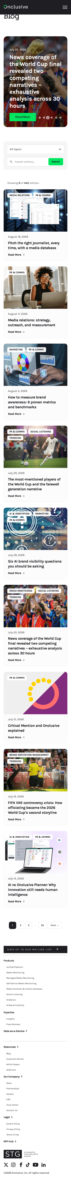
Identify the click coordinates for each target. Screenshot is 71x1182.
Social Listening (14, 994)
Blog (8, 1053)
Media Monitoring (15, 972)
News (9, 1083)
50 (42, 925)
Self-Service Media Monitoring (21, 983)
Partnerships (12, 1088)
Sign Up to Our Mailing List (30, 949)
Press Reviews (13, 1024)
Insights (10, 1019)
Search (56, 161)
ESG (8, 1099)
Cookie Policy (13, 1123)
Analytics (11, 999)
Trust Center (12, 1105)
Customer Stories (15, 1059)
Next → (55, 925)
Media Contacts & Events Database (24, 989)
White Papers (13, 1064)
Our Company (12, 1076)
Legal (7, 1117)
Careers (10, 1094)
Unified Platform (14, 967)
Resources (10, 1046)
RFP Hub (8, 1141)
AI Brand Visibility (15, 1005)
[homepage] (16, 7)
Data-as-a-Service (14, 1031)
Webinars (11, 1070)
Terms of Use (12, 1134)
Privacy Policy (13, 1129)
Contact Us (11, 1110)
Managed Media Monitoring (20, 978)
